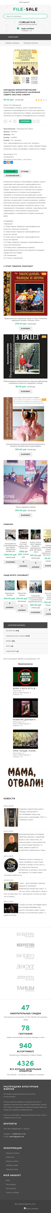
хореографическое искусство (19, 143)
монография (23, 149)
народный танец (10, 146)
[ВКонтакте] (5, 162)
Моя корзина (11, 1188)
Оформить (13, 44)
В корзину (25, 329)
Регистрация (11, 1184)
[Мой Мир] (11, 162)
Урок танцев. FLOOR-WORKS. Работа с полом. (25, 751)
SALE (25, 9)
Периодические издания (15, 636)
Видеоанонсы (25, 663)
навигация (13, 37)
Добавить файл (12, 1165)
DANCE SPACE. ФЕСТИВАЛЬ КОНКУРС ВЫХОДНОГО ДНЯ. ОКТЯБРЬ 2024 (36, 547)
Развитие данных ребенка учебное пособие (25, 720)
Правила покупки (12, 1153)
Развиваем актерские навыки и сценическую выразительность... (36, 599)
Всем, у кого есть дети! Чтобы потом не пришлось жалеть (25, 688)
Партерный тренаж (9, 594)
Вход (8, 1180)
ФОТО (8, 646)
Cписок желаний (12, 1192)
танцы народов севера (37, 146)
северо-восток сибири (37, 149)
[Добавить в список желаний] (34, 121)
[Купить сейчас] (38, 121)
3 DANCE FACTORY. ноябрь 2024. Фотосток (23, 545)
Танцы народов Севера (25, 507)
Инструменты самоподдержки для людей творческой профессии (10, 547)
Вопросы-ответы (12, 1161)
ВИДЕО (8, 641)
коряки (20, 146)
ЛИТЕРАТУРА (10, 631)
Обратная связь (12, 1169)
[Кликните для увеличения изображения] (25, 62)
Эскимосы (35, 143)
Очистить (26, 44)
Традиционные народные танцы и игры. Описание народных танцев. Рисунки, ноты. (25, 319)
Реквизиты (10, 1157)
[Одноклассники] (8, 162)
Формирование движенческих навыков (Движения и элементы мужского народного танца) (25, 382)
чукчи (25, 146)
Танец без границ (22, 594)
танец (15, 149)
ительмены (8, 149)
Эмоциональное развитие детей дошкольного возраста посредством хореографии (25, 445)
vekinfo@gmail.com (16, 1137)
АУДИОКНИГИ (11, 651)
